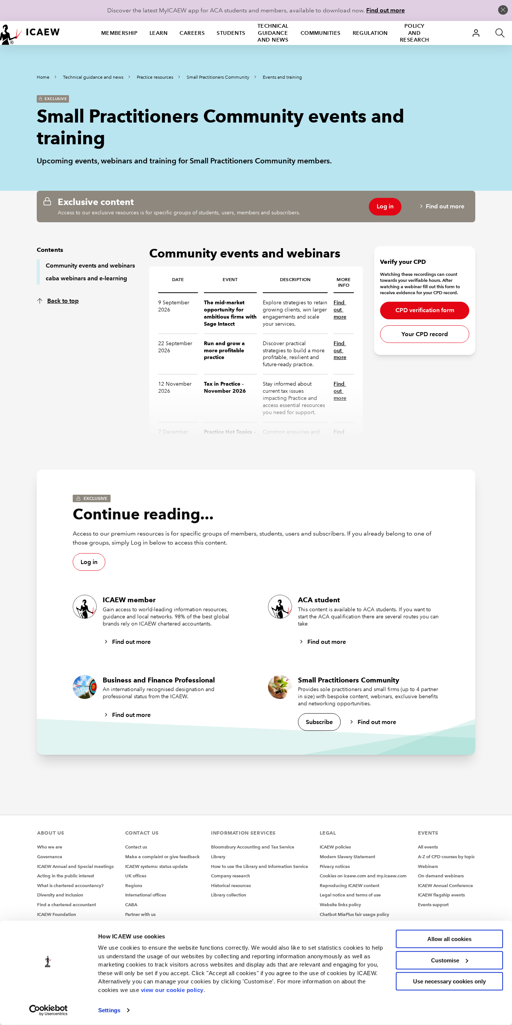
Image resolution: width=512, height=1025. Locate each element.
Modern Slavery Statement (347, 856)
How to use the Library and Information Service (259, 866)
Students (231, 33)
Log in (385, 206)
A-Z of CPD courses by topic (446, 856)
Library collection (228, 895)
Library (218, 856)
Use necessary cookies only (449, 981)
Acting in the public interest (65, 875)
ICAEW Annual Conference (445, 885)
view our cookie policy (172, 989)
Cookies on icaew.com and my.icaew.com (363, 875)
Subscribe (319, 722)
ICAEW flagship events (441, 895)
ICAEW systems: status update (156, 866)
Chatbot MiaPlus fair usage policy (354, 914)
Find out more (385, 10)
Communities (321, 33)
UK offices (135, 875)
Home (43, 77)
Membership (119, 33)
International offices (145, 895)
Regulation (370, 33)
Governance (49, 856)
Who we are (49, 847)
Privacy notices (335, 866)
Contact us (136, 847)
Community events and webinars (90, 265)
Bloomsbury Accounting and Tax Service (252, 847)
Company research (230, 875)
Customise (445, 960)
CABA (131, 904)
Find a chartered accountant (66, 904)
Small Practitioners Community (218, 77)
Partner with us (140, 914)
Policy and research (414, 32)
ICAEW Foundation (56, 914)
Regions (133, 885)
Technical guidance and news (273, 32)
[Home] (30, 33)
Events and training (282, 77)
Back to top (63, 300)
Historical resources (231, 885)
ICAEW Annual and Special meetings (75, 866)
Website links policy (340, 904)
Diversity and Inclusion (60, 895)
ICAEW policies (335, 847)
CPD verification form (424, 310)
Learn (159, 33)
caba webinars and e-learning (86, 278)
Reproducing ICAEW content (349, 885)
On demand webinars (441, 875)
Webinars (428, 866)
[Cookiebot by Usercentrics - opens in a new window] (48, 1010)
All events (428, 847)
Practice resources (155, 77)
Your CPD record (424, 334)
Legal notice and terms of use (350, 895)
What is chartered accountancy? (70, 885)
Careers (192, 33)
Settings (109, 1010)
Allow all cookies (449, 939)
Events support (433, 904)
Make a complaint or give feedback (162, 856)
